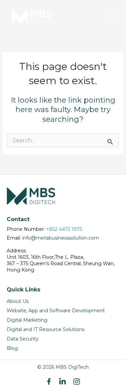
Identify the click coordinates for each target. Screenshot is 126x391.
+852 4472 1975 (64, 229)
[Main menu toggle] (112, 16)
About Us (18, 301)
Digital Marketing (27, 320)
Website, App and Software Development (56, 311)
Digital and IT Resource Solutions (45, 329)
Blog (12, 348)
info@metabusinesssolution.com (60, 238)
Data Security (23, 339)
